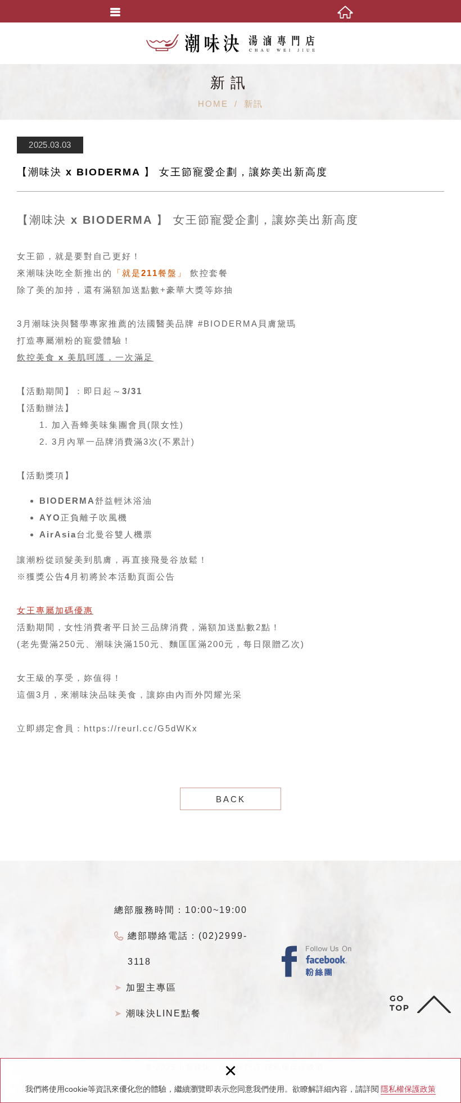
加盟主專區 (151, 987)
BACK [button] (231, 799)
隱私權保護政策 (408, 1088)
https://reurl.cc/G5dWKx (141, 728)
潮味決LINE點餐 (163, 1013)
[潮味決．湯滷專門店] (230, 43)
